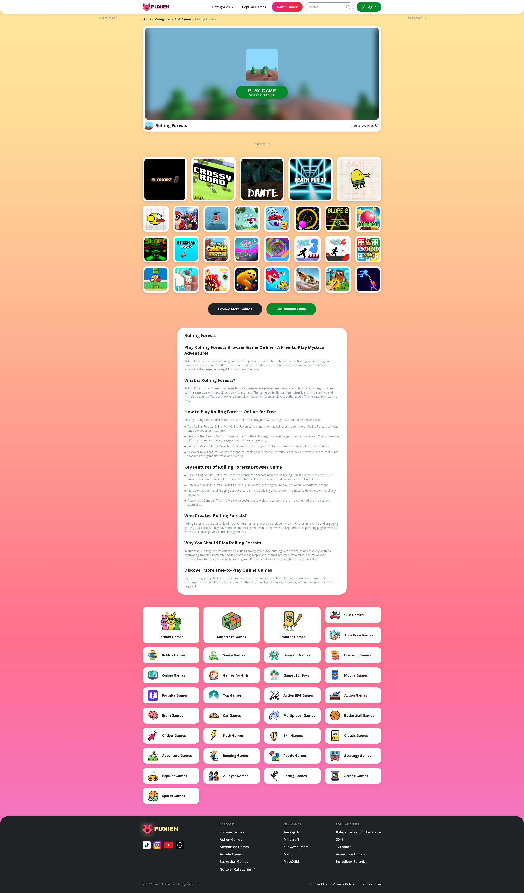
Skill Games (183, 19)
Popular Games (254, 7)
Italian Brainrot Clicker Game (358, 832)
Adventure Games (234, 847)
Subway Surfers (296, 847)
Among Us (292, 832)
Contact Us (318, 884)
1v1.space (343, 847)
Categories (221, 7)
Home (147, 19)
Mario (288, 854)
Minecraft (291, 839)
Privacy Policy (343, 884)
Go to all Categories (236, 869)
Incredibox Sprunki (351, 862)
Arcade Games (231, 854)
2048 (339, 839)
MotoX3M (291, 862)
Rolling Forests (171, 125)
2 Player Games (232, 832)
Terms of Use (370, 884)
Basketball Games (234, 862)
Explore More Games (235, 309)
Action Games (231, 839)
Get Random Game (291, 309)
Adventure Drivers (351, 854)
